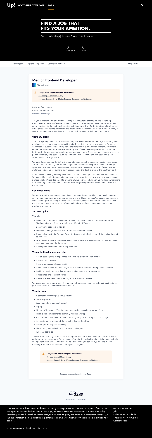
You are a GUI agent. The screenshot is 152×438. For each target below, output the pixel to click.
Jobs (115, 412)
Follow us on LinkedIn (123, 415)
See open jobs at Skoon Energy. (50, 96)
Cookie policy (81, 399)
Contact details (120, 421)
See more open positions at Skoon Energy (76, 374)
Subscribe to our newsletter (125, 418)
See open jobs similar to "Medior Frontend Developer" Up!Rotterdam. (65, 99)
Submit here (41, 428)
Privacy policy (70, 399)
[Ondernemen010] (11, 5)
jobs (18, 64)
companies (35, 64)
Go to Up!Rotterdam (122, 408)
